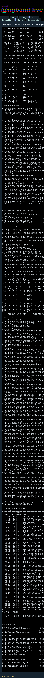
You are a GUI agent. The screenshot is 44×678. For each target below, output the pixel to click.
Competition (7, 20)
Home (4, 18)
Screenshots (33, 20)
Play (14, 18)
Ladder (24, 18)
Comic (20, 20)
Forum (34, 18)
